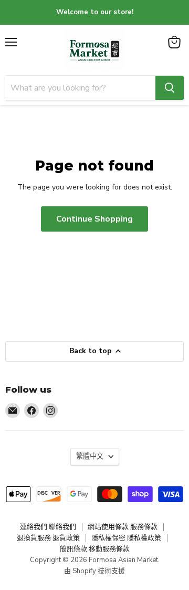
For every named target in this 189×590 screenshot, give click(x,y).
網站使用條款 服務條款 (123, 527)
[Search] (169, 88)
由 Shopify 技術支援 (94, 571)
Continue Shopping (94, 219)
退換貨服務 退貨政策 (48, 538)
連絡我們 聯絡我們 (48, 527)
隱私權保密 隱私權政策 (126, 538)
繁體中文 (89, 456)
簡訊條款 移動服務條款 (95, 549)
